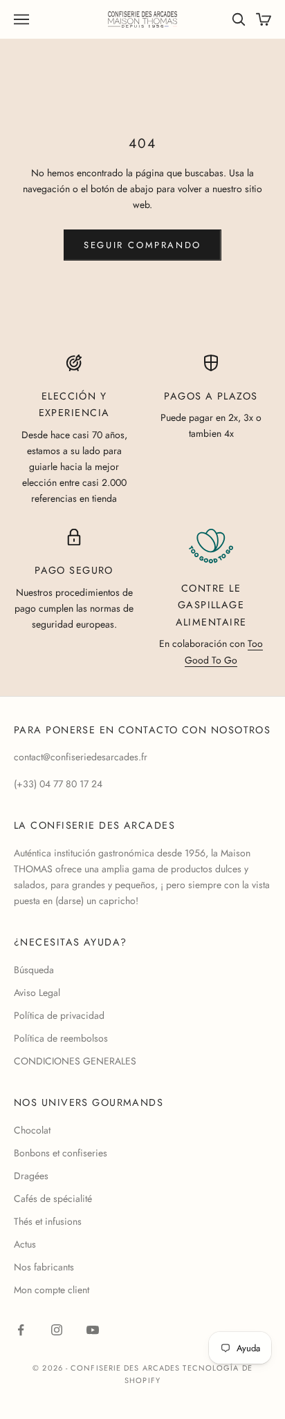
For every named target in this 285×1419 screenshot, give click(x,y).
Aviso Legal (37, 992)
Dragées (31, 1176)
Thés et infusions (48, 1221)
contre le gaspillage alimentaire (211, 605)
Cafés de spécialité (53, 1198)
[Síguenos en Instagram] (57, 1330)
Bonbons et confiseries (60, 1153)
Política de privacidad (59, 1015)
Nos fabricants (44, 1267)
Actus (25, 1244)
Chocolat (32, 1130)
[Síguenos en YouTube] (93, 1330)
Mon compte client (51, 1290)
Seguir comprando (142, 245)
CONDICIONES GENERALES (75, 1061)
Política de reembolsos (61, 1038)
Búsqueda (34, 970)
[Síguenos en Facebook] (21, 1330)
